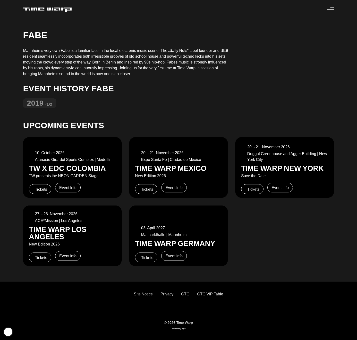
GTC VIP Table (210, 294)
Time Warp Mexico (170, 168)
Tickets (41, 189)
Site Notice (143, 294)
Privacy (167, 294)
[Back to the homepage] (47, 9)
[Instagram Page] (182, 310)
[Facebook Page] (167, 310)
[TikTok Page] (174, 310)
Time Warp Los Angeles (57, 233)
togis (184, 329)
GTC (185, 294)
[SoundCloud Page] (190, 310)
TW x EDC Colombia (67, 168)
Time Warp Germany (175, 243)
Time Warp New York (282, 168)
